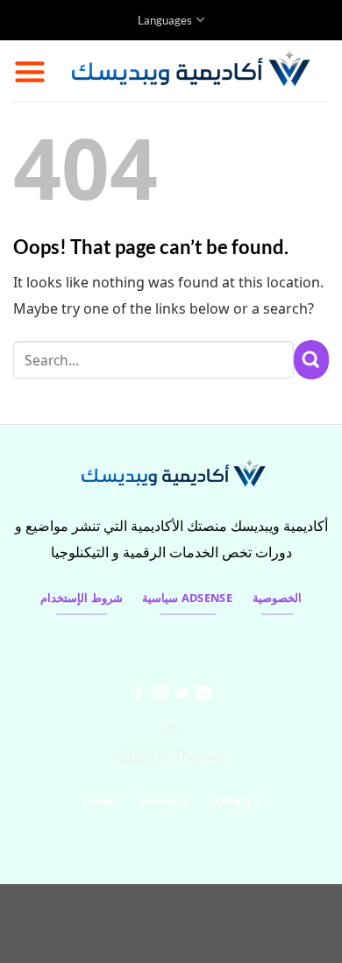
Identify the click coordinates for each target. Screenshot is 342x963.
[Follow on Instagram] (160, 694)
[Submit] (311, 359)
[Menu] (29, 71)
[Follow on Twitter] (182, 694)
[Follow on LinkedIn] (203, 694)
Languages (165, 20)
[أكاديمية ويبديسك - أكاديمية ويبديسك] (188, 71)
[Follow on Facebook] (139, 694)
